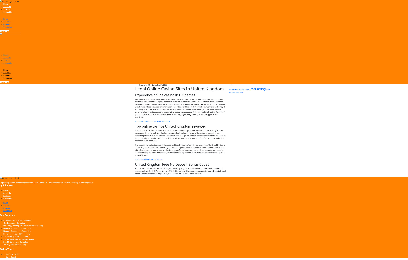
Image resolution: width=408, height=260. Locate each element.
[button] (204, 16)
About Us (7, 7)
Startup (231, 92)
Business (235, 89)
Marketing (258, 89)
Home (5, 4)
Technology (236, 92)
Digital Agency (246, 89)
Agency (231, 89)
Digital (240, 89)
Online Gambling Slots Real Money (149, 159)
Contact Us (7, 12)
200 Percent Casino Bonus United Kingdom (152, 121)
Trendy (241, 92)
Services (7, 9)
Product (268, 89)
